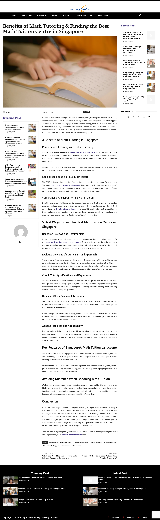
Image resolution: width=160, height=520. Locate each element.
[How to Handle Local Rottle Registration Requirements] (151, 87)
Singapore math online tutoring (84, 152)
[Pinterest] (139, 117)
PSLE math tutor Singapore (51, 446)
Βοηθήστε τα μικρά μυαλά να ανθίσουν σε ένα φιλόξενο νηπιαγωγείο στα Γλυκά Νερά (15, 194)
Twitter (144, 517)
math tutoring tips (96, 442)
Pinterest (130, 517)
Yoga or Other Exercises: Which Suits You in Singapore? (99, 457)
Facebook (115, 517)
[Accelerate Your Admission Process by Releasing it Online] (10, 491)
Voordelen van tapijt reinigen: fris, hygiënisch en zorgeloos (132, 50)
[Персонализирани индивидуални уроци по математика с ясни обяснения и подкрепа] (32, 140)
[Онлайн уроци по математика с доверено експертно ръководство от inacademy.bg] (32, 154)
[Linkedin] (133, 117)
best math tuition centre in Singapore (63, 242)
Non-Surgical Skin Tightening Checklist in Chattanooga (134, 63)
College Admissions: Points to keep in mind (35, 500)
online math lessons (110, 442)
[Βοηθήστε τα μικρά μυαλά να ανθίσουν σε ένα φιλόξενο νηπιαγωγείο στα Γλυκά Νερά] (32, 194)
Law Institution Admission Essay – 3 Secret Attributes (40, 478)
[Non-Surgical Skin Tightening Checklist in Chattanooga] (151, 63)
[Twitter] (144, 117)
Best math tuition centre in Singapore (60, 442)
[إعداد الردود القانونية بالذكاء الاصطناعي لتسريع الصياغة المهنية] (151, 99)
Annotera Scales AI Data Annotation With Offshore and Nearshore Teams (133, 36)
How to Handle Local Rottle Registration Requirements (133, 87)
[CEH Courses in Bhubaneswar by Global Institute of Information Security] (32, 168)
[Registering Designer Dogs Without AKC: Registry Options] (151, 75)
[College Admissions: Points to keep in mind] (10, 502)
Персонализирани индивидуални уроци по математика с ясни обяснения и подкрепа (15, 140)
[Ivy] (4, 112)
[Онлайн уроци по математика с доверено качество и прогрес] (32, 128)
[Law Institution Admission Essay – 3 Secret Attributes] (10, 480)
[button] (140, 15)
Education (86, 111)
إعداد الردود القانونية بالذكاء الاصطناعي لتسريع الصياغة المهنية (133, 99)
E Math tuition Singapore (81, 442)
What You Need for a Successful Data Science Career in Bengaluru (59, 457)
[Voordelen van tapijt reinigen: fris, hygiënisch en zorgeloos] (151, 49)
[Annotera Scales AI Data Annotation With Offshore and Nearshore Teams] (151, 35)
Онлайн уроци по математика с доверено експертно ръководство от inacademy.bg (15, 154)
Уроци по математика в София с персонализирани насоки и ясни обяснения (16, 181)
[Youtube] (149, 117)
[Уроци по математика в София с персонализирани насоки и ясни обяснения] (32, 182)
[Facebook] (123, 117)
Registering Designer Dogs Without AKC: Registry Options (133, 75)
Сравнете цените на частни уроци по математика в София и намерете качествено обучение (14, 209)
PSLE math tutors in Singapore (66, 185)
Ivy (9, 112)
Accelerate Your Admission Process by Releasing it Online (41, 489)
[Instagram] (128, 117)
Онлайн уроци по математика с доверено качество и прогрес (14, 127)
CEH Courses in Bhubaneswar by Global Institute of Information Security (15, 168)
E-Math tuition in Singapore (67, 209)
